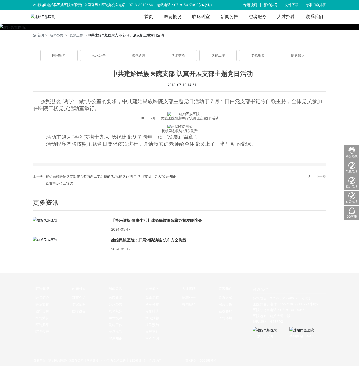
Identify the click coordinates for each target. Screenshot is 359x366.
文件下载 (291, 5)
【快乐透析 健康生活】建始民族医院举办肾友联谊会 (156, 220)
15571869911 (291, 304)
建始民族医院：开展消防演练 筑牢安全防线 (148, 240)
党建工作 (76, 35)
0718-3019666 (141, 5)
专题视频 (250, 5)
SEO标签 (135, 360)
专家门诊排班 (316, 5)
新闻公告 (56, 35)
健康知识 (298, 55)
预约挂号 (271, 5)
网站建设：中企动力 (100, 360)
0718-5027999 (186, 5)
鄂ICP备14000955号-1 (200, 360)
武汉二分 (120, 360)
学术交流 (178, 55)
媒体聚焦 (138, 55)
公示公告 (99, 55)
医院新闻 (59, 55)
